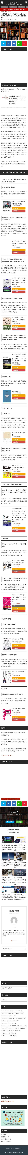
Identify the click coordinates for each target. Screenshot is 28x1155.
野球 (12, 1030)
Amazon (15, 208)
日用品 (11, 1028)
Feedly (19, 822)
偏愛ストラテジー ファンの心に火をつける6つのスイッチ (18, 467)
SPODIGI (14, 2)
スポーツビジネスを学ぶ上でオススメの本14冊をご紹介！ (14, 9)
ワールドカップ (7, 1025)
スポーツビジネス (4, 7)
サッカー (5, 1015)
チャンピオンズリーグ (19, 1018)
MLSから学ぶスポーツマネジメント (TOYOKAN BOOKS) (19, 319)
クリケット (20, 1013)
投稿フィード (5, 1137)
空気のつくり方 (16, 391)
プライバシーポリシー (10, 1148)
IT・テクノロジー (7, 1010)
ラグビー (13, 1023)
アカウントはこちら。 (7, 755)
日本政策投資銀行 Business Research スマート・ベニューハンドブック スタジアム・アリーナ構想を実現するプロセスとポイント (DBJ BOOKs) (19, 515)
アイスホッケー (18, 1010)
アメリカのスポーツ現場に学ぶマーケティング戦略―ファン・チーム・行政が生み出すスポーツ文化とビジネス (19, 358)
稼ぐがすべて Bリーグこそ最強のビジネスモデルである (19, 243)
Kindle (15, 606)
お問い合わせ (18, 1148)
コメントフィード (6, 1139)
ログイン (3, 1135)
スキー (13, 1015)
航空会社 (5, 1030)
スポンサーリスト (13, 7)
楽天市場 (15, 211)
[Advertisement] (14, 66)
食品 (14, 1033)
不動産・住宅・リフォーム (19, 1025)
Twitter (11, 822)
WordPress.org (6, 1141)
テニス (5, 1020)
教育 (4, 1028)
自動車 (23, 1028)
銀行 (18, 1030)
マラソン (5, 1023)
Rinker (18, 205)
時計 (17, 1028)
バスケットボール (14, 1020)
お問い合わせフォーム (7, 1101)
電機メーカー (6, 1033)
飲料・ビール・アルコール (9, 1035)
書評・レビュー (21, 7)
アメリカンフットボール (8, 1013)
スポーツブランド (7, 1018)
